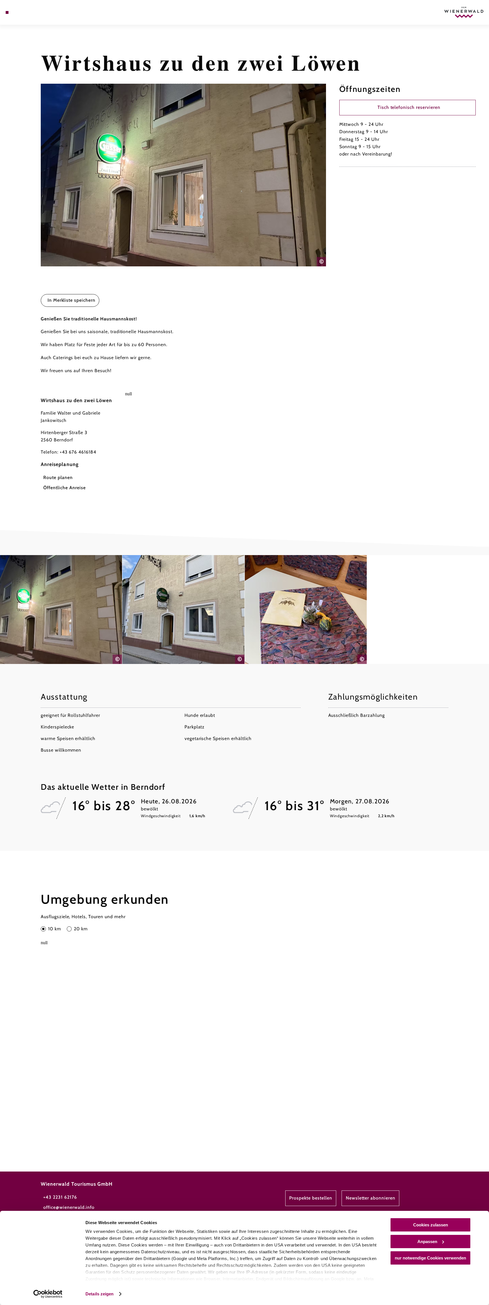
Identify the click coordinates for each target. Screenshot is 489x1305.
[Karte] (21, 12)
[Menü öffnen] (7, 12)
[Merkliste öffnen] (29, 12)
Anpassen (427, 1241)
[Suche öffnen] (37, 12)
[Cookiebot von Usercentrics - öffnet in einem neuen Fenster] (48, 1294)
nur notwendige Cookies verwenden (430, 1258)
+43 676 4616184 (78, 452)
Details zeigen (99, 1293)
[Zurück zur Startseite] (463, 12)
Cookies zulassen (430, 1224)
